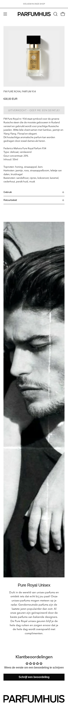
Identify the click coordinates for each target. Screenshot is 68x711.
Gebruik (7, 192)
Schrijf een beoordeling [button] (34, 677)
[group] (34, 4)
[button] (55, 14)
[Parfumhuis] (34, 14)
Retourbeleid (10, 200)
